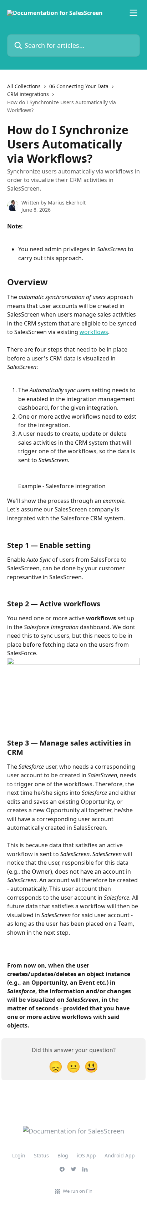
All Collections (24, 86)
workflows (94, 332)
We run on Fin (77, 1191)
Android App (120, 1155)
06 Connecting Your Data (78, 86)
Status (41, 1155)
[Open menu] (133, 13)
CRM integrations (28, 94)
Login (18, 1155)
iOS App (86, 1155)
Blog (62, 1155)
